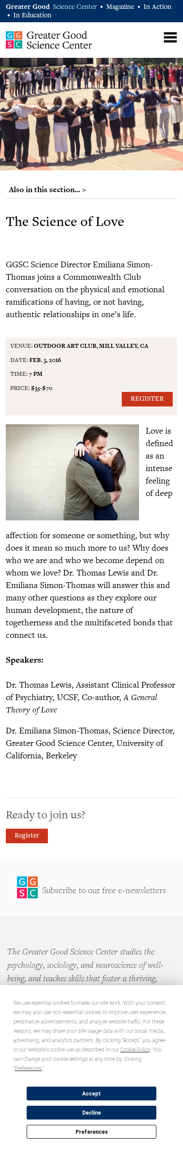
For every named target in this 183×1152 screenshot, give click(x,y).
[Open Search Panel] (153, 36)
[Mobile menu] (170, 37)
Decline (91, 1113)
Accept (91, 1094)
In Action (157, 7)
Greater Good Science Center (49, 39)
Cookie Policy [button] (135, 1050)
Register (147, 399)
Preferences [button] (28, 1068)
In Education (32, 16)
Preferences (92, 1132)
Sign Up (91, 887)
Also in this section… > (47, 189)
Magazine (120, 7)
